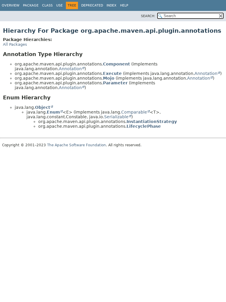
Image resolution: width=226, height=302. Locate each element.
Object (42, 107)
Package (31, 5)
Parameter (115, 83)
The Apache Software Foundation (76, 145)
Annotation (70, 68)
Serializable (116, 116)
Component (116, 64)
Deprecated (92, 5)
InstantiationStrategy (152, 121)
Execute (112, 73)
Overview (10, 5)
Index (112, 5)
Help (124, 5)
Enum (53, 112)
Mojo (108, 78)
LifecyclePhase (144, 126)
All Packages (15, 44)
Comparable (134, 112)
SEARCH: (148, 16)
